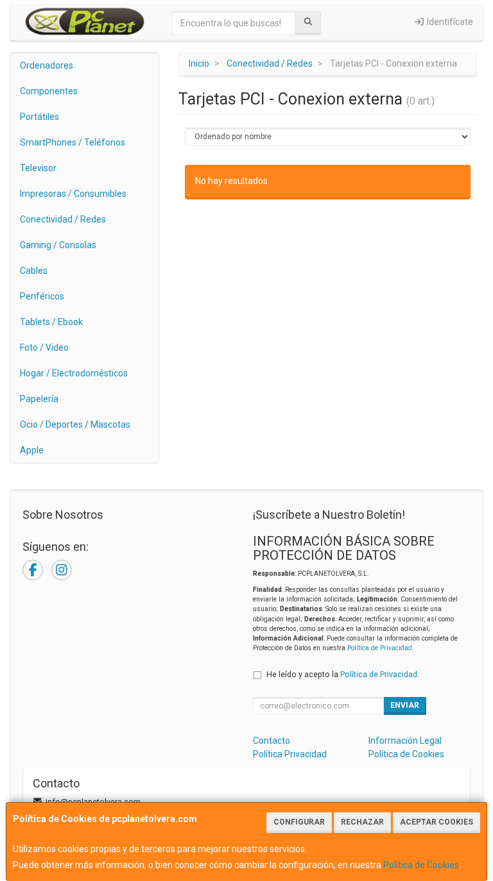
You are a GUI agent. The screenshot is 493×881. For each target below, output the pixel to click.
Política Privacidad (290, 754)
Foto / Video (44, 347)
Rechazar (362, 822)
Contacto (271, 740)
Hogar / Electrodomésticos (74, 373)
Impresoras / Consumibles (73, 194)
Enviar (404, 705)
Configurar (299, 822)
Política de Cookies (421, 865)
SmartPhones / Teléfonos (72, 142)
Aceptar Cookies (436, 822)
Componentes (49, 91)
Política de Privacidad (379, 647)
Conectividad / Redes (63, 219)
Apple (32, 450)
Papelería (39, 399)
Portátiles (39, 117)
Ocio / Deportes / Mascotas (75, 424)
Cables (34, 270)
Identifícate (449, 22)
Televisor (38, 168)
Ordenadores (46, 65)
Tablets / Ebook (51, 322)
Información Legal (405, 740)
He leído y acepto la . (342, 674)
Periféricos (42, 296)
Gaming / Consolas (58, 245)
